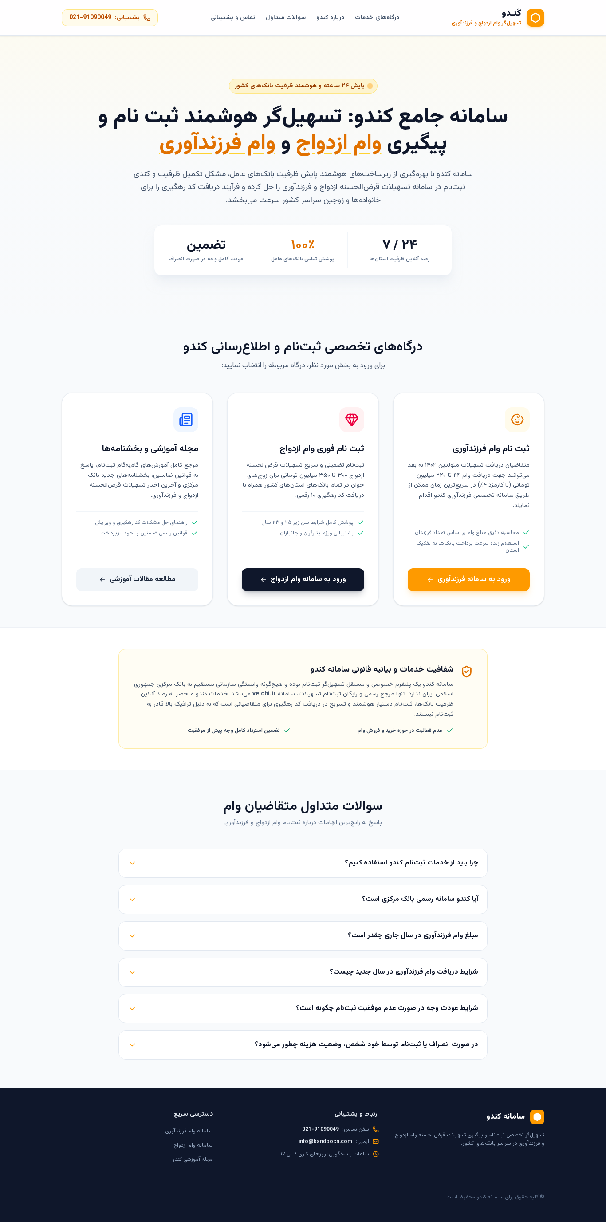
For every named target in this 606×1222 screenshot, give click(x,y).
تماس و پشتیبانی (232, 17)
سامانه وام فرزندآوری (189, 1131)
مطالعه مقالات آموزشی (143, 579)
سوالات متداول (286, 17)
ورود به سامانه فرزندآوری (474, 579)
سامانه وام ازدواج (193, 1145)
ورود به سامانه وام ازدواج (308, 579)
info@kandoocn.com (325, 1141)
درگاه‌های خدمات (377, 17)
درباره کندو (330, 17)
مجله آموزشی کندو (192, 1159)
